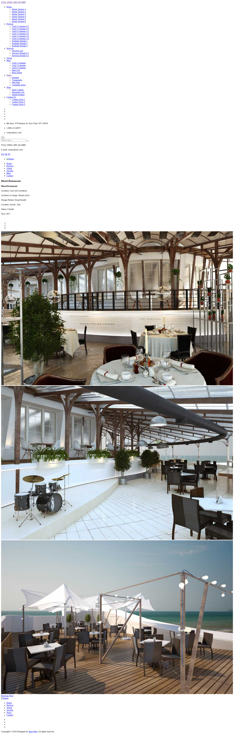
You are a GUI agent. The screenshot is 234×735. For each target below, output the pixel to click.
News (9, 712)
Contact (9, 715)
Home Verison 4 (19, 16)
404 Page (16, 82)
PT (9, 154)
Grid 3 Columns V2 (20, 36)
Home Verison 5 (19, 19)
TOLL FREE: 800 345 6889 (13, 2)
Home (9, 7)
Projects (9, 705)
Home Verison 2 (19, 12)
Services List (17, 51)
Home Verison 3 (19, 14)
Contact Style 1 (18, 99)
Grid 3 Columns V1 (20, 29)
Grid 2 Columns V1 (20, 26)
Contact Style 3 (18, 104)
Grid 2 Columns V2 (20, 34)
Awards (9, 710)
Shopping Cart (18, 92)
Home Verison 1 (19, 9)
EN (2, 154)
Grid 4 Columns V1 (20, 31)
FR (6, 154)
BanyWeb (33, 731)
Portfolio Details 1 (19, 41)
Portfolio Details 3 (19, 46)
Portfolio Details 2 (19, 43)
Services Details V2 (20, 55)
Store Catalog (18, 90)
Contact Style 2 (18, 102)
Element (15, 77)
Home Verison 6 (19, 21)
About (9, 708)
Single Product (18, 95)
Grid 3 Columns (19, 65)
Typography (17, 80)
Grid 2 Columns (19, 63)
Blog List (16, 70)
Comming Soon (18, 85)
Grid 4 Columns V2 (20, 38)
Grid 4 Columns (19, 68)
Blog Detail (17, 73)
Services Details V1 (20, 53)
